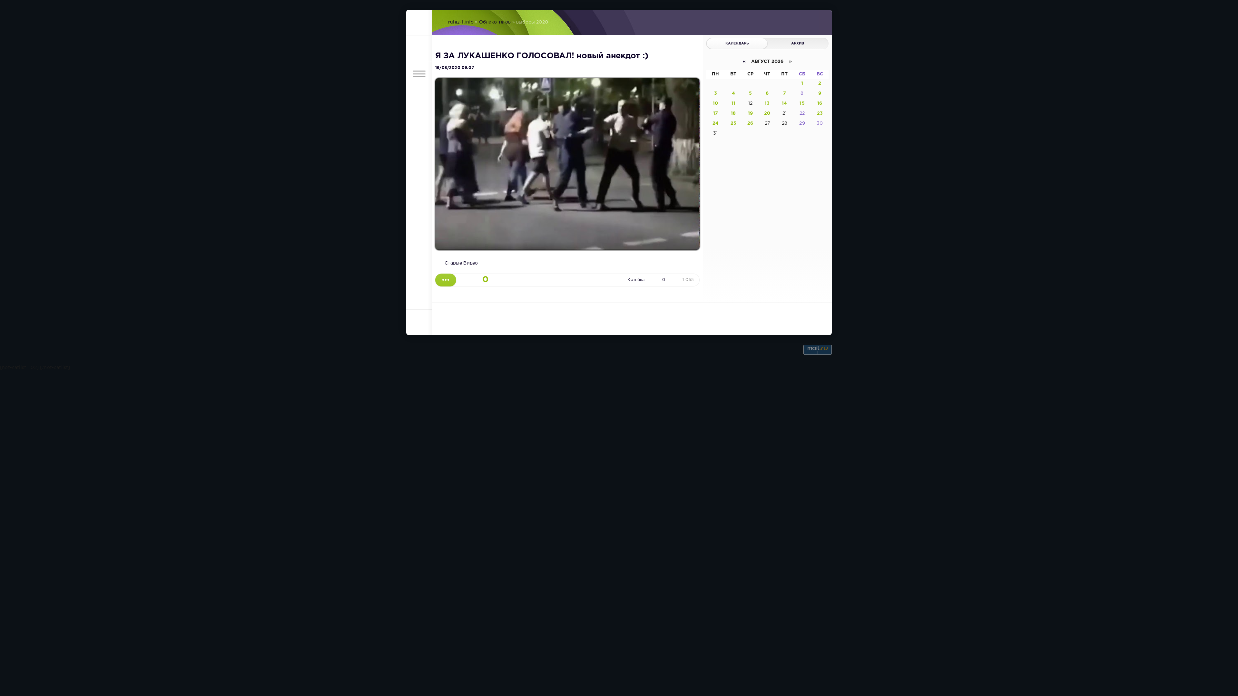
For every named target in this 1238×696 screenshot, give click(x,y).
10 (715, 103)
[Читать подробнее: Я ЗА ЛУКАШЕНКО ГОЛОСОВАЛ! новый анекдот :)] (445, 280)
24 (715, 123)
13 (767, 103)
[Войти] (419, 48)
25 (733, 123)
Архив (797, 43)
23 (820, 113)
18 (733, 113)
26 (750, 123)
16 (819, 103)
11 (733, 103)
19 (750, 113)
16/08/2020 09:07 (454, 68)
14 (784, 103)
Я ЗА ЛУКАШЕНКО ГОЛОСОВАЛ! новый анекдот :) (541, 56)
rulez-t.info (461, 22)
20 (767, 113)
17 (715, 113)
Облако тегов (495, 22)
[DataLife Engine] (419, 22)
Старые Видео (461, 263)
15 (802, 103)
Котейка (635, 280)
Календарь (737, 43)
